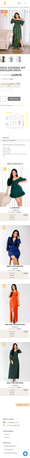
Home (1, 7)
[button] (27, 12)
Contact (6, 437)
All (13, 105)
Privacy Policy (8, 449)
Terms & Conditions (10, 453)
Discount (17, 105)
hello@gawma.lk (12, 422)
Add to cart (14, 99)
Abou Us (7, 434)
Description (6, 137)
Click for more (22, 405)
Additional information (9, 140)
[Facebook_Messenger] (25, 453)
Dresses (6, 7)
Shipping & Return (10, 446)
